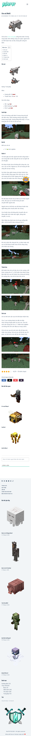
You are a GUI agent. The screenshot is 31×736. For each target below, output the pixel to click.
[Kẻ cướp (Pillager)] (15, 396)
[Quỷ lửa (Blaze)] (15, 438)
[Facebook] (4, 380)
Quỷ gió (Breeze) (5, 673)
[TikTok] (12, 481)
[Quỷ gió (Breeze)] (15, 656)
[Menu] (27, 4)
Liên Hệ (3, 489)
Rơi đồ (5, 53)
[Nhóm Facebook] (10, 481)
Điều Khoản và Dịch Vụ (7, 493)
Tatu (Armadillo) (5, 603)
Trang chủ (4, 485)
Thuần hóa (6, 57)
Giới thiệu (4, 487)
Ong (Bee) (3, 427)
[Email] (21, 380)
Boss (4, 687)
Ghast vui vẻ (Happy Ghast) (7, 533)
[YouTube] (6, 481)
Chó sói (5, 50)
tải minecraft (11, 700)
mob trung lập (12, 36)
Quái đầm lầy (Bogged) (6, 638)
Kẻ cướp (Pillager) (5, 406)
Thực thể (4, 685)
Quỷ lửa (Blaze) (4, 448)
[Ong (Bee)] (15, 417)
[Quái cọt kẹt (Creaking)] (15, 551)
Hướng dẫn (5, 683)
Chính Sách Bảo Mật (6, 491)
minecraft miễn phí (5, 700)
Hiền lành (6, 689)
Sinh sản (6, 59)
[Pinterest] (15, 380)
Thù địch (6, 691)
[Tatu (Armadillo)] (15, 586)
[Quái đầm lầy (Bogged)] (15, 621)
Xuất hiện (6, 51)
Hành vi (5, 55)
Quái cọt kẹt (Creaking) (6, 568)
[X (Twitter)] (9, 380)
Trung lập (6, 693)
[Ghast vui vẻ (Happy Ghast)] (15, 516)
